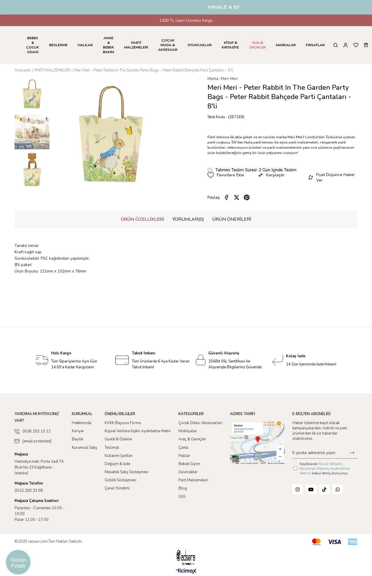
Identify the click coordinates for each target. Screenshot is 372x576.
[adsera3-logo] (186, 558)
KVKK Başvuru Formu (123, 423)
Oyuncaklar (188, 472)
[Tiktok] (324, 489)
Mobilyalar (187, 431)
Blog (182, 488)
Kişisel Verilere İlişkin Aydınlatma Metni (138, 431)
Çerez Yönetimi (117, 488)
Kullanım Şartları (119, 455)
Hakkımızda (81, 423)
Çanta (183, 447)
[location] (257, 442)
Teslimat (112, 447)
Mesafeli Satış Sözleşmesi (127, 472)
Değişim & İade (117, 463)
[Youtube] (311, 489)
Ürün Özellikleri (142, 219)
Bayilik (77, 439)
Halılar (184, 455)
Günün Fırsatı (18, 562)
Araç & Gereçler (192, 439)
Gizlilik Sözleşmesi (120, 480)
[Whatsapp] (337, 489)
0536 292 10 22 (36, 431)
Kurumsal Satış (84, 447)
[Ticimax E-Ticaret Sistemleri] (186, 571)
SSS (181, 496)
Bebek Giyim (189, 463)
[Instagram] (297, 489)
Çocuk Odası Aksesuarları (200, 423)
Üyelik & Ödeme (118, 439)
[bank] (334, 542)
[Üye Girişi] (346, 45)
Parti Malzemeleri (193, 480)
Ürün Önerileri (231, 219)
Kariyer (78, 431)
